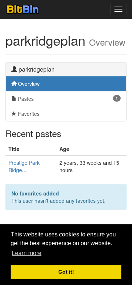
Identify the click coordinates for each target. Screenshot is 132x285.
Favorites (28, 113)
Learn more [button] (26, 253)
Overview (28, 83)
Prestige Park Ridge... (24, 166)
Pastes (67, 98)
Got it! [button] (66, 272)
